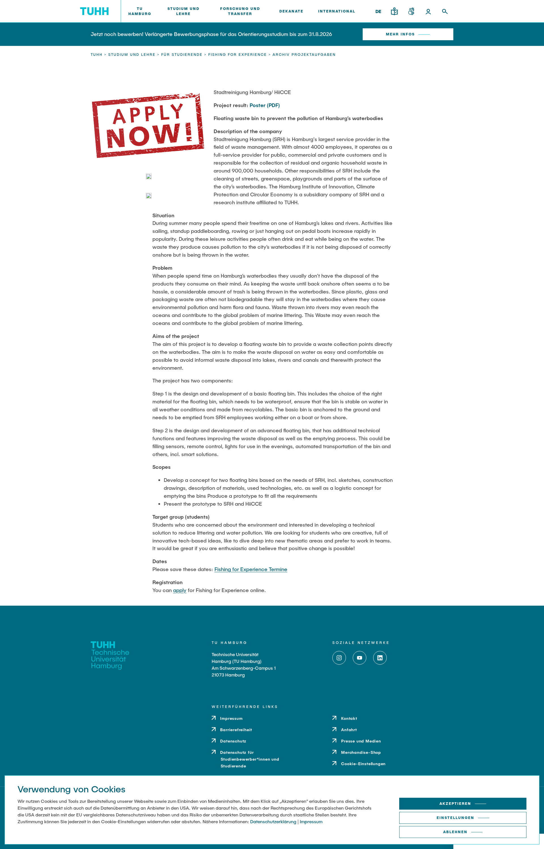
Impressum (311, 821)
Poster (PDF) (265, 105)
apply (179, 590)
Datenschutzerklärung (273, 821)
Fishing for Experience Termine (250, 569)
